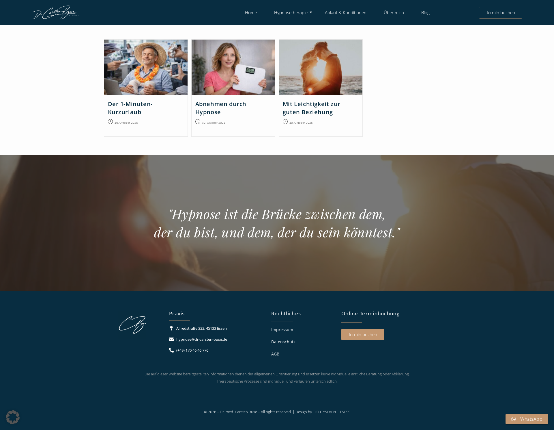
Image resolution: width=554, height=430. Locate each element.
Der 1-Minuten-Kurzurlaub (130, 108)
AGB (275, 354)
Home (251, 12)
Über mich (394, 12)
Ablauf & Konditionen (345, 12)
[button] (12, 417)
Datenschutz (283, 341)
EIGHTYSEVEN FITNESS (331, 411)
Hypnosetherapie (291, 12)
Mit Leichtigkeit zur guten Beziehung (311, 108)
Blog (425, 12)
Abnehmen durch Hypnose (220, 108)
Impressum (282, 329)
